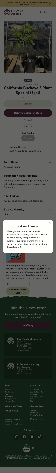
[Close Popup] (50, 223)
